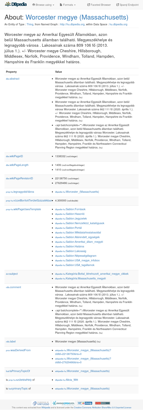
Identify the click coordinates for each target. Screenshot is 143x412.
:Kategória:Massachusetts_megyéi (80, 278)
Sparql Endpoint (129, 5)
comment (13, 287)
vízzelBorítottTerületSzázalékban (29, 200)
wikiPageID (14, 156)
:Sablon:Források (70, 209)
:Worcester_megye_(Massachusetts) (82, 371)
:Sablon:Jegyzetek (71, 218)
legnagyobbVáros (20, 191)
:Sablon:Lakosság (70, 251)
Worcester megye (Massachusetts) (77, 16)
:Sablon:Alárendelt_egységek (77, 237)
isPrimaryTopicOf (18, 371)
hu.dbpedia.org (118, 24)
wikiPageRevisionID (19, 178)
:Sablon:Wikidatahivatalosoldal (78, 232)
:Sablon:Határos (69, 246)
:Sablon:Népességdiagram (75, 255)
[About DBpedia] (16, 4)
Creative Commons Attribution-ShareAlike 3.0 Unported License (102, 407)
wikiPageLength (17, 165)
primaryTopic (18, 388)
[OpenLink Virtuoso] (40, 402)
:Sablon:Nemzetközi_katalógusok (79, 223)
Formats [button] (68, 5)
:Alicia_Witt (66, 379)
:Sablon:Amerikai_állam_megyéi (79, 241)
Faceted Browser (100, 5)
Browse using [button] (43, 5)
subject (12, 273)
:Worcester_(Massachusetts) (77, 191)
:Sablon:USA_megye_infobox (77, 260)
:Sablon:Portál (68, 228)
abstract (12, 78)
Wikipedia (46, 407)
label (11, 341)
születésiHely (20, 379)
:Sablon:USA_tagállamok (74, 265)
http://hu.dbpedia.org (72, 24)
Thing (30, 24)
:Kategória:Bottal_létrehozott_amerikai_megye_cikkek (91, 273)
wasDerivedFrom (18, 350)
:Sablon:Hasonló (70, 214)
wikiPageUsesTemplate (23, 209)
